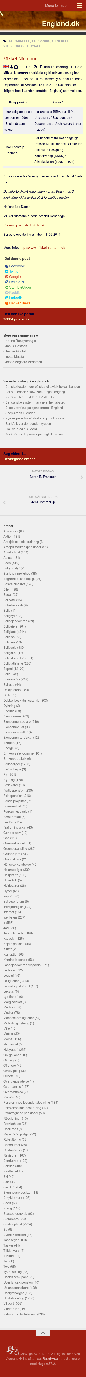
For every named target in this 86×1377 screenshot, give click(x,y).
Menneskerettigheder (19, 1017)
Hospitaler (11, 874)
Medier (8, 1012)
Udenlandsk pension (18, 1282)
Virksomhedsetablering (20, 1314)
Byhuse (9, 684)
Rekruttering (12, 1139)
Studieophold (13, 1224)
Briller (7, 673)
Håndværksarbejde (17, 864)
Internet (9, 911)
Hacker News (19, 303)
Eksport (9, 742)
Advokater (11, 531)
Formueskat (12, 806)
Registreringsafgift (16, 1134)
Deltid (7, 695)
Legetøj (9, 975)
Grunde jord (12, 853)
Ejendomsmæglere (17, 721)
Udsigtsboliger (14, 1292)
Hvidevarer (11, 885)
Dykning (9, 705)
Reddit (14, 292)
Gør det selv (12, 832)
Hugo (41, 1363)
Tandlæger (11, 1239)
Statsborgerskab (15, 1213)
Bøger (8, 594)
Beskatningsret (14, 583)
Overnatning (12, 1086)
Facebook (17, 265)
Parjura (9, 1097)
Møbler (8, 1033)
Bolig (7, 610)
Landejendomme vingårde (22, 964)
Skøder (9, 1187)
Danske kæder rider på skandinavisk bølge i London (42, 386)
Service (9, 1165)
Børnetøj (9, 599)
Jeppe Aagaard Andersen (23, 361)
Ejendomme (12, 716)
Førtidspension (14, 790)
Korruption (11, 954)
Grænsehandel (14, 843)
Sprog (8, 1208)
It (4, 922)
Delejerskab (12, 689)
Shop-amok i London (20, 412)
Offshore (10, 1065)
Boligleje (9, 642)
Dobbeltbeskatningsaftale (21, 700)
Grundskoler (12, 859)
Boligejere (10, 626)
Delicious (16, 281)
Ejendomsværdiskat (18, 737)
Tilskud (9, 1255)
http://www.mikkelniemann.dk (42, 247)
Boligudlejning (13, 663)
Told (6, 1266)
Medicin (9, 1007)
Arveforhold (12, 552)
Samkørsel (11, 1160)
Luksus (9, 991)
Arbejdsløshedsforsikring (21, 541)
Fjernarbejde (12, 769)
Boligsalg (10, 647)
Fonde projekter (15, 800)
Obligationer (12, 1054)
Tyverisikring (12, 1271)
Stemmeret (11, 1218)
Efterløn (9, 710)
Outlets (9, 1075)
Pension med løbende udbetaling (27, 1102)
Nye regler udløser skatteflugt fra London (34, 418)
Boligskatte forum (16, 658)
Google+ (16, 276)
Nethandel (11, 1044)
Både (7, 562)
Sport (7, 1202)
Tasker (8, 1245)
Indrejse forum (14, 901)
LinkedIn (16, 297)
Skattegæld (12, 1171)
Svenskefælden (15, 1234)
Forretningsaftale (15, 811)
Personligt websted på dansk (24, 225)
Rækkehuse (12, 1123)
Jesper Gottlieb (16, 351)
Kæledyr (9, 938)
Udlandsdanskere (16, 1287)
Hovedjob (10, 880)
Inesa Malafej (14, 356)
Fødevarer (11, 785)
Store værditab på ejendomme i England (34, 407)
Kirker (8, 949)
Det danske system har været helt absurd (35, 402)
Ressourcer (12, 1144)
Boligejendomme (15, 621)
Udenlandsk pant (15, 1277)
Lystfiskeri (11, 996)
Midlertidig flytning (16, 1023)
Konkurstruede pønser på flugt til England (34, 434)
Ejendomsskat (14, 726)
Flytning (9, 779)
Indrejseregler (13, 906)
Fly (6, 774)
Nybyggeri (11, 1049)
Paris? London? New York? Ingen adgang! (35, 391)
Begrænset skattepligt (19, 578)
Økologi (9, 1060)
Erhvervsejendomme (18, 753)
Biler (7, 589)
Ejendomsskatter (16, 732)
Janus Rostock (16, 345)
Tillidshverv (12, 1250)
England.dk (60, 23)
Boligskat (10, 652)
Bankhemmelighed (17, 573)
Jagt (6, 927)
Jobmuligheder (14, 933)
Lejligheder (11, 980)
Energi (8, 747)
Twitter (14, 271)
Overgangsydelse (16, 1081)
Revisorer (10, 1155)
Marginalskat (13, 1001)
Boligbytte (10, 615)
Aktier (8, 536)
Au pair (8, 557)
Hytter (8, 890)
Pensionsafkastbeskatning (22, 1107)
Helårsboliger (13, 869)
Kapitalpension (14, 943)
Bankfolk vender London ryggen (28, 423)
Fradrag (9, 822)
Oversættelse (13, 1091)
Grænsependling (15, 848)
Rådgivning (11, 1118)
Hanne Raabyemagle (20, 340)
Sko (6, 1181)
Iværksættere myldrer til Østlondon (30, 397)
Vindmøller (11, 1308)
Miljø (7, 1028)
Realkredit (11, 1128)
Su (5, 1229)
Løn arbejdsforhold (17, 986)
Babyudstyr (12, 568)
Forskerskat (12, 816)
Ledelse (9, 970)
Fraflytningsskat (15, 827)
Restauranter (13, 1150)
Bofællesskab (13, 605)
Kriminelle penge (15, 959)
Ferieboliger (12, 763)
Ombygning (12, 1070)
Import (8, 896)
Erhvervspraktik (15, 758)
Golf (6, 837)
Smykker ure (13, 1197)
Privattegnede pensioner (21, 1113)
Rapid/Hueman (53, 1358)
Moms (8, 1038)
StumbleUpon (20, 287)
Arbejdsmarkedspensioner (22, 546)
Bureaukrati (12, 679)
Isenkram (10, 917)
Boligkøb (10, 631)
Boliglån (9, 636)
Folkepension (13, 795)
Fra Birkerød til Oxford (21, 428)
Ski (6, 1176)
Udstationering (14, 1298)
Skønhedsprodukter (17, 1192)
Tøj (5, 1261)
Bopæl (8, 668)
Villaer (8, 1303)
